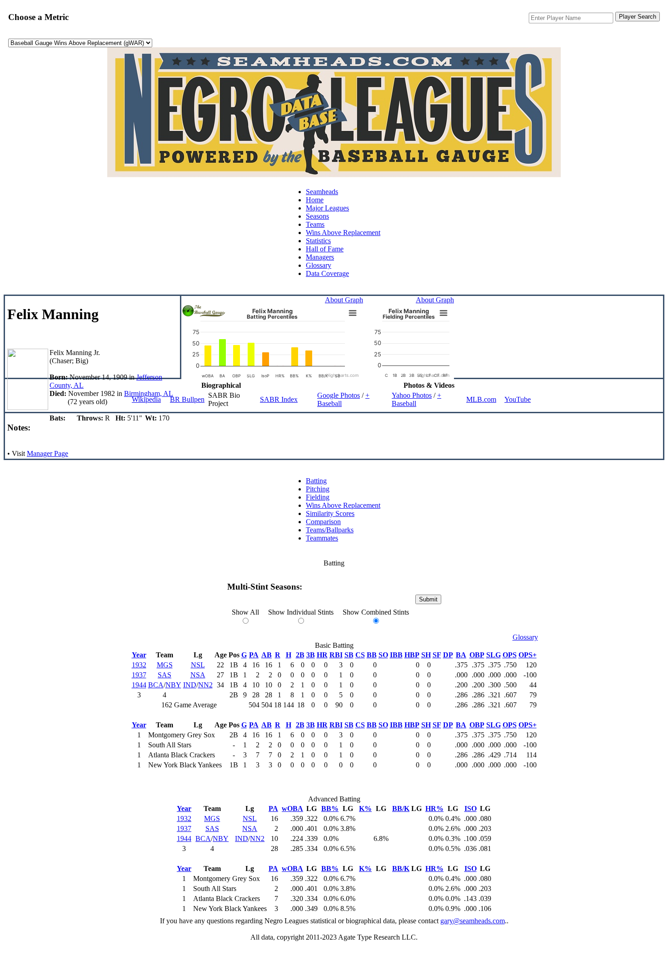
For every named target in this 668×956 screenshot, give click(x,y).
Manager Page (47, 453)
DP (448, 655)
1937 (139, 675)
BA (461, 655)
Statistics (318, 241)
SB (349, 655)
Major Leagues (327, 208)
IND (189, 685)
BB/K (400, 808)
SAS (164, 675)
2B (300, 655)
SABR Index (279, 399)
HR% (434, 808)
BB (372, 655)
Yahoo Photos (412, 395)
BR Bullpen (187, 399)
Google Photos (338, 395)
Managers (320, 257)
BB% (330, 808)
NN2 (205, 685)
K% (365, 808)
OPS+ (527, 655)
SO (383, 655)
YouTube (517, 399)
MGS (165, 665)
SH (426, 655)
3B (310, 655)
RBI (336, 655)
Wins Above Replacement (343, 232)
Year (139, 655)
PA (254, 655)
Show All (245, 612)
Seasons (317, 216)
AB (266, 655)
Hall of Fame (325, 249)
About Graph (344, 300)
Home (315, 200)
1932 (139, 665)
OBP (476, 655)
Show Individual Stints (301, 612)
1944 (139, 685)
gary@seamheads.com (472, 921)
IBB (396, 655)
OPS (510, 655)
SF (437, 655)
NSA (197, 675)
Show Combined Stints (376, 612)
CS (360, 655)
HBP (411, 655)
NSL (198, 665)
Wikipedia (146, 399)
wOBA (292, 808)
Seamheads (322, 191)
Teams (315, 224)
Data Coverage (327, 273)
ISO (470, 808)
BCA (156, 685)
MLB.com (481, 399)
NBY (173, 685)
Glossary (318, 265)
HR (322, 655)
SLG (493, 655)
